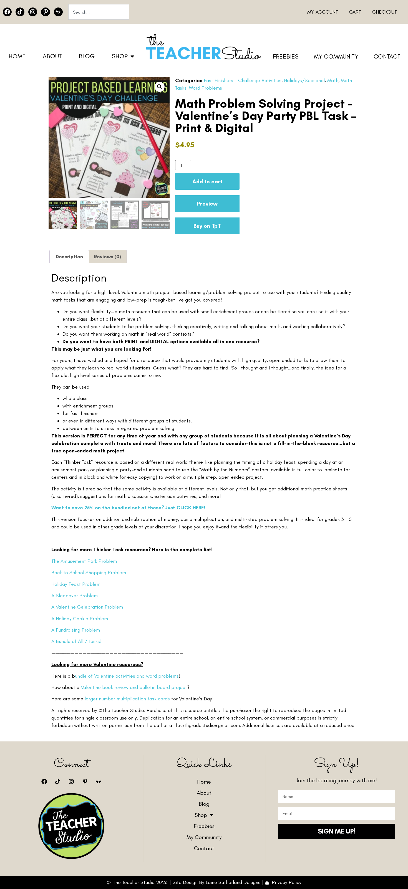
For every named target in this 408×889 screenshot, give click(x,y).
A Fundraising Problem (75, 630)
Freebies (286, 56)
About (52, 56)
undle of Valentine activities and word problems (127, 676)
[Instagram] (32, 11)
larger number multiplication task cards (128, 699)
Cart (355, 12)
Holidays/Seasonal (304, 80)
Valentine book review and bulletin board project (134, 687)
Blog (87, 56)
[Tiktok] (20, 11)
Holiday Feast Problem (75, 584)
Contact (387, 56)
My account (322, 12)
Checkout (384, 12)
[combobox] (98, 12)
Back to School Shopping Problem (88, 572)
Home (17, 56)
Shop (120, 56)
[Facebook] (7, 11)
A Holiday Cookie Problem (79, 619)
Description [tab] (69, 257)
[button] (160, 87)
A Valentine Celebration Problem (87, 607)
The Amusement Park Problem (84, 561)
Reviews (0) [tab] (107, 257)
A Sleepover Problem (74, 595)
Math (332, 80)
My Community (336, 56)
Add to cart (207, 181)
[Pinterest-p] (45, 11)
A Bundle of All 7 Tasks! (76, 641)
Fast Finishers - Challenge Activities (242, 80)
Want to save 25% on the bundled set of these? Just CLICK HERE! (128, 508)
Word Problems (205, 88)
